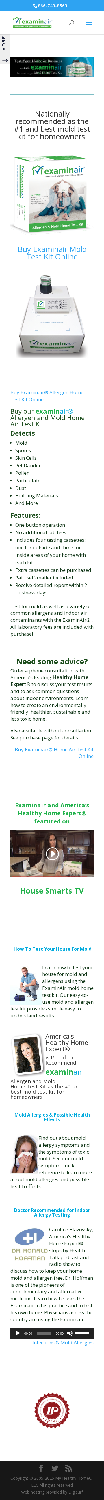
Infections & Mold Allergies (63, 1342)
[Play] (18, 1333)
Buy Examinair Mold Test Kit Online (52, 253)
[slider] (83, 1333)
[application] (52, 1333)
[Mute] (70, 1333)
